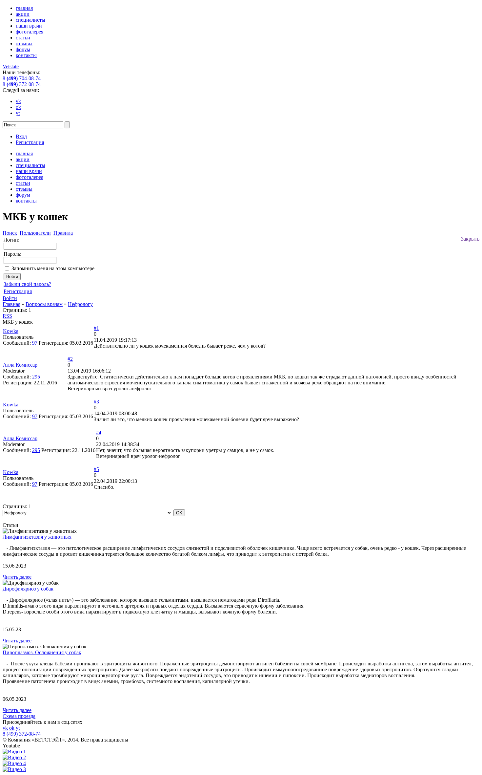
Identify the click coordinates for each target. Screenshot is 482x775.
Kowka (10, 331)
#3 (96, 401)
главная (24, 8)
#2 (70, 359)
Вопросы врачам (44, 304)
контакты (26, 55)
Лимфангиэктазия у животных (37, 537)
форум (23, 49)
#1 (96, 328)
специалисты (30, 20)
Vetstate (11, 66)
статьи (23, 37)
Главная (11, 304)
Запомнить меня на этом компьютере (52, 268)
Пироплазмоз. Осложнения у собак (42, 652)
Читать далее (17, 577)
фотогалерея (29, 31)
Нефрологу (80, 304)
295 (36, 376)
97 (34, 343)
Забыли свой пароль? (27, 284)
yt (18, 113)
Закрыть (470, 239)
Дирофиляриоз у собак (28, 589)
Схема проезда (19, 716)
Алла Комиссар (20, 365)
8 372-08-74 (22, 84)
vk (18, 101)
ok (18, 107)
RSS (7, 316)
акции (23, 14)
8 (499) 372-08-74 (22, 734)
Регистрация (30, 142)
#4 (98, 432)
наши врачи (29, 26)
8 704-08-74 (22, 78)
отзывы (24, 43)
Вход (21, 136)
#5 (96, 469)
